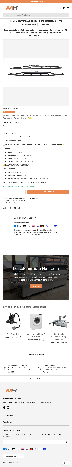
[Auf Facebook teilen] (15, 208)
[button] (64, 8)
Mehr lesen (36, 286)
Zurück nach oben (36, 379)
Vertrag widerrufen (36, 354)
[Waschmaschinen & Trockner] (36, 321)
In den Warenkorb (48, 192)
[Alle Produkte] (13, 321)
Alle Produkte (13, 334)
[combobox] (36, 15)
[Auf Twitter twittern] (11, 208)
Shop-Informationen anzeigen (15, 203)
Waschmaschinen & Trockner (36, 335)
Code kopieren (45, 24)
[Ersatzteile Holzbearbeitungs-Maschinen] (59, 321)
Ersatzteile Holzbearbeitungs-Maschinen (59, 336)
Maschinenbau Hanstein (13, 462)
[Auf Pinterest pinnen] (19, 208)
